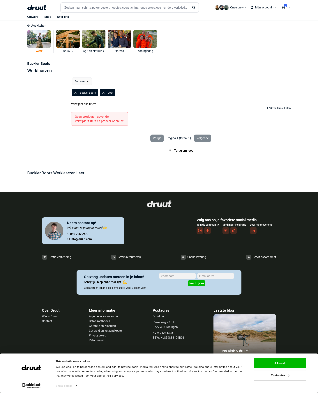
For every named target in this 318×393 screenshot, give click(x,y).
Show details (64, 385)
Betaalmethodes (99, 321)
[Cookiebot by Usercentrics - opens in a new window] (31, 386)
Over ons (63, 17)
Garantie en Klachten (102, 326)
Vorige (157, 138)
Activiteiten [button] (38, 25)
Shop (47, 17)
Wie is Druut (50, 316)
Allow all (280, 363)
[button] (40, 41)
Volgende (203, 138)
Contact (47, 321)
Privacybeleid (97, 335)
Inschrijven (196, 283)
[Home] (36, 7)
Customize (278, 375)
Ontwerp (32, 17)
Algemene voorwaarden (104, 316)
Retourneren (97, 340)
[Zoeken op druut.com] (129, 7)
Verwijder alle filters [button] (83, 104)
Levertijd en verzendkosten (106, 330)
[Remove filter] (75, 92)
